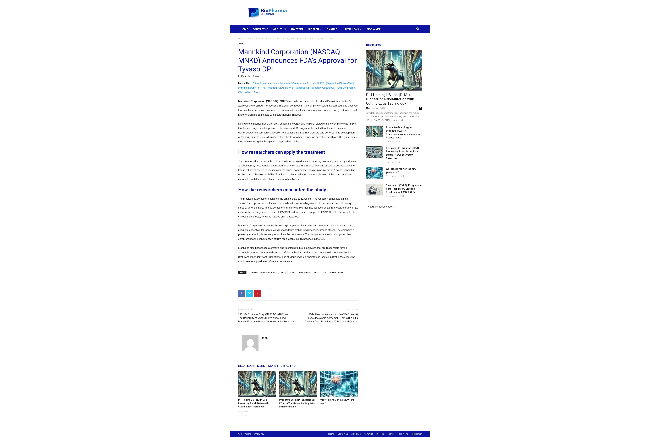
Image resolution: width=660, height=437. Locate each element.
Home (244, 29)
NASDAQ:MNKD (336, 272)
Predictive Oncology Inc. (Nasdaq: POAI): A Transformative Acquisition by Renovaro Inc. (297, 403)
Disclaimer (373, 29)
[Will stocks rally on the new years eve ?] (339, 384)
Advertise (297, 29)
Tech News (352, 29)
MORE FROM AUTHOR (283, 365)
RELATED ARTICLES (251, 365)
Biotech (313, 29)
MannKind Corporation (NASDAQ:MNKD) (267, 272)
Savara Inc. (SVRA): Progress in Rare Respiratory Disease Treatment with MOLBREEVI (404, 189)
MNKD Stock (320, 272)
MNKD (292, 272)
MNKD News (305, 272)
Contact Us (260, 29)
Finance (332, 29)
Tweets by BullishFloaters (380, 206)
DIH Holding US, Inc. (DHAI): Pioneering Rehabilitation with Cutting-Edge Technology (253, 403)
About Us (279, 29)
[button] (418, 29)
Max (243, 76)
